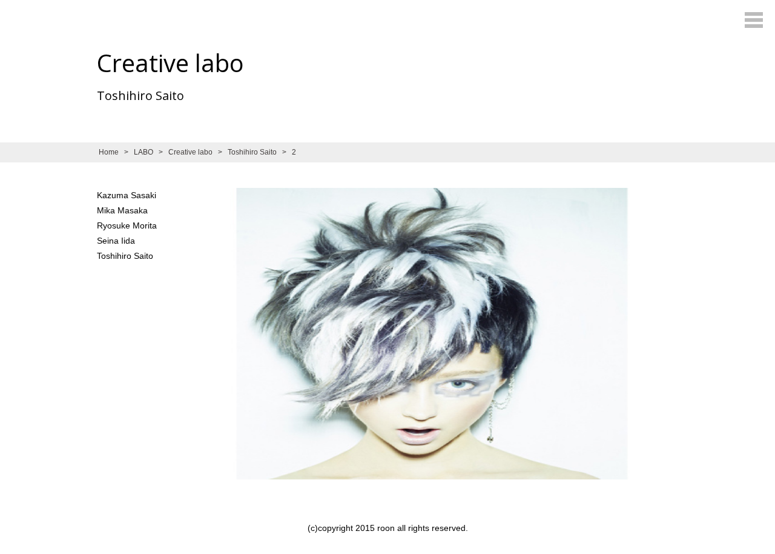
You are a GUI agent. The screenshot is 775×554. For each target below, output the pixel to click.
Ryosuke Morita (127, 225)
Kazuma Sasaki (126, 195)
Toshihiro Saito (252, 152)
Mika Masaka (122, 210)
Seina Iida (116, 240)
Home (109, 152)
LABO (143, 152)
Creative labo (190, 152)
